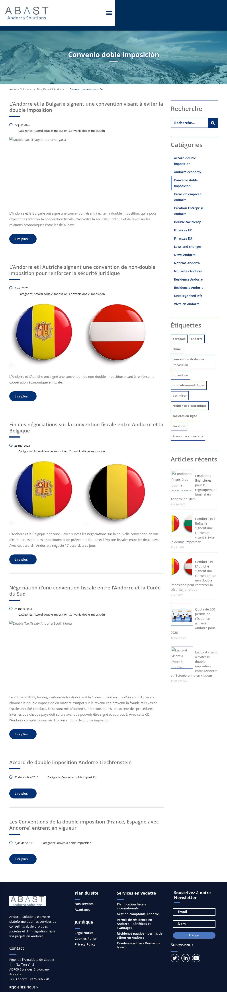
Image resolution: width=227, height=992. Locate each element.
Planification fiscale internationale (131, 906)
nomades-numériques (189, 385)
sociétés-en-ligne (185, 416)
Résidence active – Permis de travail (138, 945)
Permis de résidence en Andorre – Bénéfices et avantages (134, 924)
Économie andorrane (188, 436)
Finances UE (183, 230)
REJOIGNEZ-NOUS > (23, 987)
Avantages (82, 909)
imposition (180, 375)
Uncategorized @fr (188, 296)
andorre (197, 339)
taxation (179, 426)
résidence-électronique (190, 406)
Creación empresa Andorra (187, 197)
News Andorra (185, 255)
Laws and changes (188, 246)
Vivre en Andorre (187, 304)
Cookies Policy (86, 938)
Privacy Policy (85, 944)
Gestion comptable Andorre (138, 914)
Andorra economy (187, 172)
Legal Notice (84, 933)
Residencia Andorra (189, 287)
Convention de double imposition (188, 362)
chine (177, 349)
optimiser (180, 395)
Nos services (84, 904)
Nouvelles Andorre (188, 271)
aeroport (179, 339)
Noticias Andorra (187, 263)
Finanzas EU (183, 238)
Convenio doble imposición (186, 183)
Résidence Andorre (188, 279)
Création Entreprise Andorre (189, 211)
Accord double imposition (185, 161)
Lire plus (21, 239)
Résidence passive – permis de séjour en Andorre (139, 935)
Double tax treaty (187, 222)
